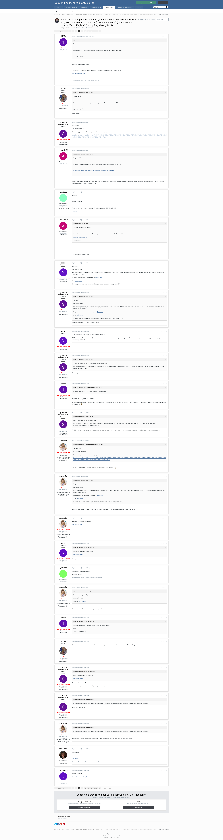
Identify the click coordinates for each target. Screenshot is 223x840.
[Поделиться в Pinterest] (64, 824)
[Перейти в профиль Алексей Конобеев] (57, 20)
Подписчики (160, 19)
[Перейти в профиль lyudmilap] (63, 574)
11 (63, 31)
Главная (59, 7)
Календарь (71, 11)
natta (63, 263)
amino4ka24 (63, 150)
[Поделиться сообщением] (166, 36)
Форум (57, 11)
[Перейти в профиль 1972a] (63, 42)
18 (85, 31)
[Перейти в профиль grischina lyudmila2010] (63, 134)
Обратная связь (111, 834)
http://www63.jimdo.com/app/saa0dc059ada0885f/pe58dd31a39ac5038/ (94, 170)
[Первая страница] (55, 31)
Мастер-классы (90, 27)
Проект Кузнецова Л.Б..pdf (79, 777)
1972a (63, 36)
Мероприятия (96, 7)
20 (91, 31)
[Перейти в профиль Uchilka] (63, 98)
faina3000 (63, 192)
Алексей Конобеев (70, 27)
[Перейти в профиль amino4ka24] (63, 156)
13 (69, 31)
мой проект (78, 281)
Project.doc (75, 211)
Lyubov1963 (63, 770)
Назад (59, 31)
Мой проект (75, 758)
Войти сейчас (138, 807)
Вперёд (95, 31)
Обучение (84, 7)
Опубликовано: (80, 36)
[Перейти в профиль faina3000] (63, 198)
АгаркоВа (63, 441)
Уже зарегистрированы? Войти (146, 2)
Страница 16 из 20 (107, 31)
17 (82, 31)
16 (79, 31)
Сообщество (109, 7)
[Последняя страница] (100, 31)
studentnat (63, 749)
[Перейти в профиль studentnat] (63, 755)
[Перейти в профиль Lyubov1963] (63, 776)
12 (66, 31)
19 (88, 31)
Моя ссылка (98, 277)
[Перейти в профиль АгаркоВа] (63, 447)
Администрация (89, 11)
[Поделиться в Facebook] (58, 824)
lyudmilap (63, 568)
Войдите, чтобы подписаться (147, 19)
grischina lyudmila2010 (63, 123)
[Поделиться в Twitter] (55, 824)
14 (72, 31)
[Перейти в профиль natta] (63, 272)
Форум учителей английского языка (74, 2)
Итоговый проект (77, 524)
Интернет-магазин (71, 7)
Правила (79, 11)
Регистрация (163, 2)
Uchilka (63, 89)
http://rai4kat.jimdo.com (78, 73)
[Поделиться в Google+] (61, 824)
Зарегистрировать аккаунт (84, 807)
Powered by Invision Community (111, 837)
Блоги (63, 11)
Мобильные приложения (125, 7)
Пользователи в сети (102, 11)
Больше (139, 7)
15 (75, 31)
